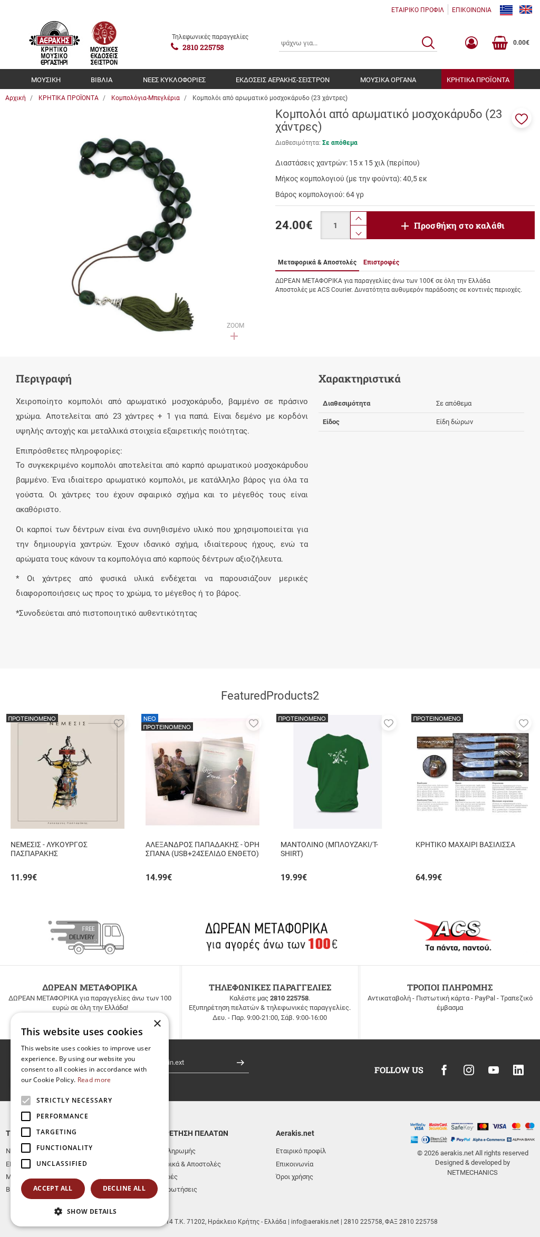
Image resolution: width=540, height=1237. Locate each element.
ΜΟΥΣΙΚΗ (46, 80)
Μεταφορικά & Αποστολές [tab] (317, 262)
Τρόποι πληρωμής (168, 1151)
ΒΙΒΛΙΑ (101, 80)
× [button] (157, 1024)
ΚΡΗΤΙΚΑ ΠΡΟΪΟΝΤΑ (478, 80)
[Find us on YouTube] (493, 1070)
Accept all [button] (53, 1188)
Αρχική (15, 98)
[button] (522, 118)
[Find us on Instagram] (468, 1070)
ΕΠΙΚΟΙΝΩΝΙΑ (471, 10)
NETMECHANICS (472, 1172)
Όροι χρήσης (294, 1177)
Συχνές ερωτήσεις (169, 1189)
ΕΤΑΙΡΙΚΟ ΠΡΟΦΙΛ (417, 10)
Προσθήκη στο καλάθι (459, 225)
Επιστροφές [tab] (381, 262)
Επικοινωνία (294, 1164)
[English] (525, 10)
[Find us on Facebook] (444, 1070)
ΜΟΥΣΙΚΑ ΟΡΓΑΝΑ (388, 80)
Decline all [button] (124, 1188)
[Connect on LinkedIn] (518, 1070)
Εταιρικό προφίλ (301, 1151)
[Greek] (506, 10)
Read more (94, 1079)
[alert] (90, 1119)
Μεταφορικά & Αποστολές (181, 1164)
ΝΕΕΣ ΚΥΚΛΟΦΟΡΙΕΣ (174, 80)
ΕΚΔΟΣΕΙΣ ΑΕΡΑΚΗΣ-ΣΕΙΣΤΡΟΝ (283, 80)
